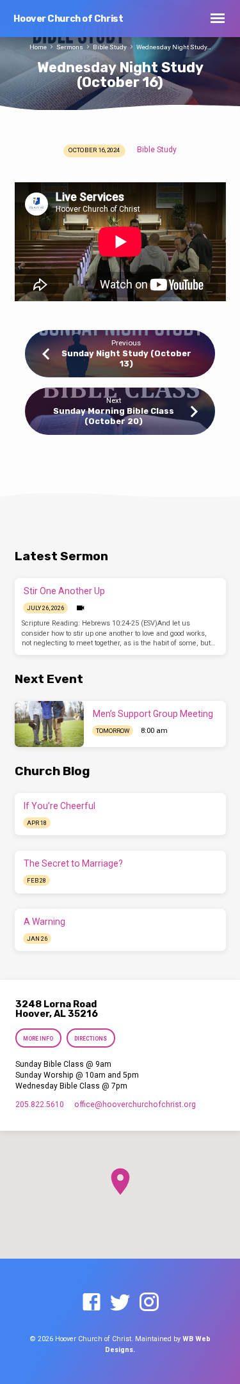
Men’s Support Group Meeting (153, 714)
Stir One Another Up (64, 591)
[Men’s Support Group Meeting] (49, 724)
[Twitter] (120, 1302)
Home (38, 47)
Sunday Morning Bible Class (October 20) (113, 415)
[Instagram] (149, 1302)
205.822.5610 (39, 1104)
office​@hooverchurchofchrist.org (135, 1104)
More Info (39, 1038)
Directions (90, 1038)
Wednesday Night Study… (173, 47)
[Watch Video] (80, 608)
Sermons (69, 47)
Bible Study (110, 47)
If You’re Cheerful (59, 806)
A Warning (44, 921)
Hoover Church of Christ (68, 18)
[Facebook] (91, 1302)
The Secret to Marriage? (73, 863)
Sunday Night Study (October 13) (126, 358)
